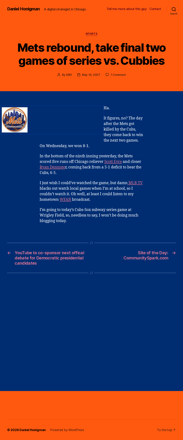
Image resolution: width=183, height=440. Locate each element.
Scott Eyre (113, 161)
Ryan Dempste (52, 167)
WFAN (65, 199)
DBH (69, 75)
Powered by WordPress (67, 430)
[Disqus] (91, 332)
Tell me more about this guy (127, 9)
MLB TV (135, 183)
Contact (155, 9)
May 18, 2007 (91, 75)
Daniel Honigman (23, 9)
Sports (91, 33)
